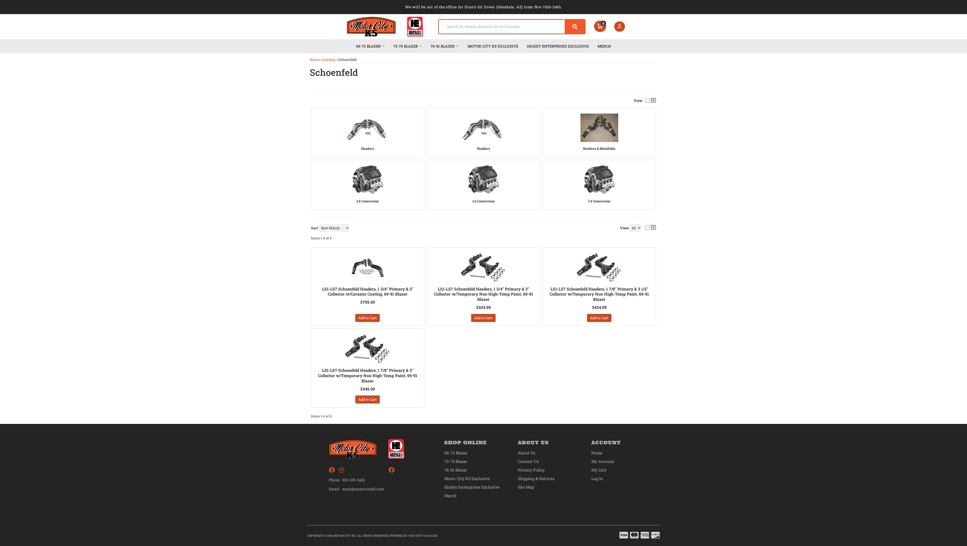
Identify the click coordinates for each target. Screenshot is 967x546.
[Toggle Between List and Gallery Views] (650, 227)
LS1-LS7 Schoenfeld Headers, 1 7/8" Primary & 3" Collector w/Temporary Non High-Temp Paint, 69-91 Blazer (367, 375)
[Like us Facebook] (332, 470)
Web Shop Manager (422, 535)
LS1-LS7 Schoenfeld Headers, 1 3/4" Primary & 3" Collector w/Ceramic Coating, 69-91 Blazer (367, 291)
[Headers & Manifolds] (599, 127)
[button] (511, 26)
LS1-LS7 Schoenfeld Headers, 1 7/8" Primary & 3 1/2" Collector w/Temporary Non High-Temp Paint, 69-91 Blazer (599, 294)
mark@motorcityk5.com (363, 489)
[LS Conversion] (367, 180)
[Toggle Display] (650, 100)
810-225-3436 (353, 480)
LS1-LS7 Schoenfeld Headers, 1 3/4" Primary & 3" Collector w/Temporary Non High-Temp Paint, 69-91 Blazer (483, 294)
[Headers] (367, 127)
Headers (367, 149)
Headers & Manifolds (599, 149)
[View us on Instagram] (341, 470)
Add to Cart (367, 317)
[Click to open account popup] (620, 27)
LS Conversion (368, 201)
